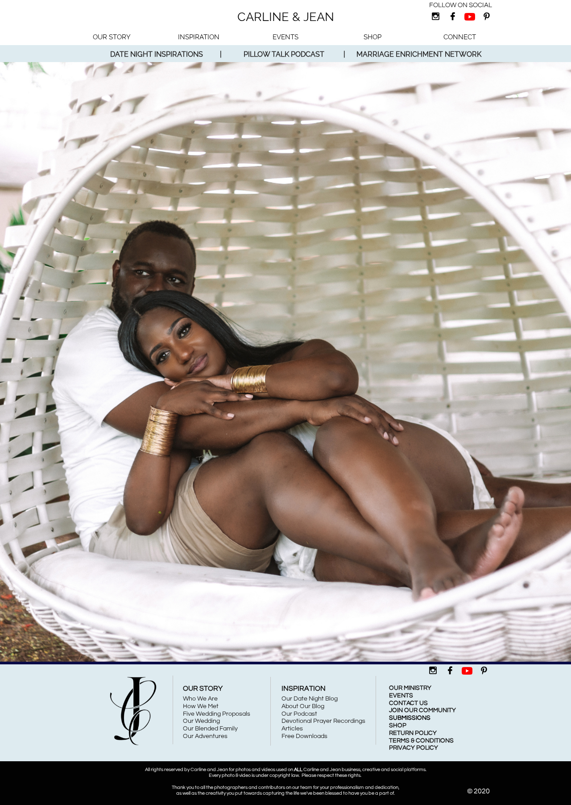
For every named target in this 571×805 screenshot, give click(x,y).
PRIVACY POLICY (413, 748)
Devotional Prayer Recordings (323, 721)
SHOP (397, 725)
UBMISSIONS (411, 718)
